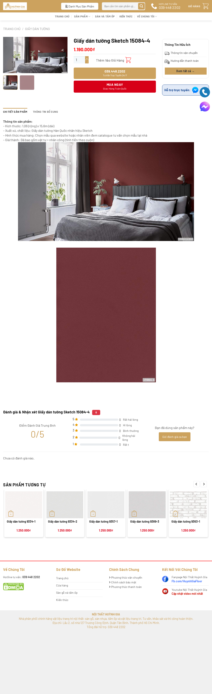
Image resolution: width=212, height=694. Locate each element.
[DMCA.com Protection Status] (13, 586)
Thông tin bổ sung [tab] (45, 111)
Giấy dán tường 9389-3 (144, 521)
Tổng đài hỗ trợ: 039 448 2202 (106, 627)
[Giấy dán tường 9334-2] (64, 504)
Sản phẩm (81, 16)
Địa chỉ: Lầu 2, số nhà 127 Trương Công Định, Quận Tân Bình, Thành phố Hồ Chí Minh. (106, 623)
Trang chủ (62, 16)
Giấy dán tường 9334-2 (62, 521)
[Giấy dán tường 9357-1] (106, 504)
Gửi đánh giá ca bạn (174, 436)
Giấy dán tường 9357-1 (103, 521)
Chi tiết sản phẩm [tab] (15, 111)
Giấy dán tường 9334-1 (21, 521)
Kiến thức (125, 16)
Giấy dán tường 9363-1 (185, 521)
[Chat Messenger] (205, 106)
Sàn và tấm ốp (105, 16)
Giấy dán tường (37, 29)
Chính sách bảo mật (123, 582)
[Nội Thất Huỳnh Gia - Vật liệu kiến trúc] (29, 6)
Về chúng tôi (145, 16)
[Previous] (196, 484)
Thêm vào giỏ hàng (110, 60)
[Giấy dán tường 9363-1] (188, 504)
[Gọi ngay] (205, 92)
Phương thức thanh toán (126, 587)
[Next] (204, 484)
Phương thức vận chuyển (126, 577)
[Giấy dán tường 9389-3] (147, 504)
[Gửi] (141, 6)
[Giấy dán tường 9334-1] (23, 504)
